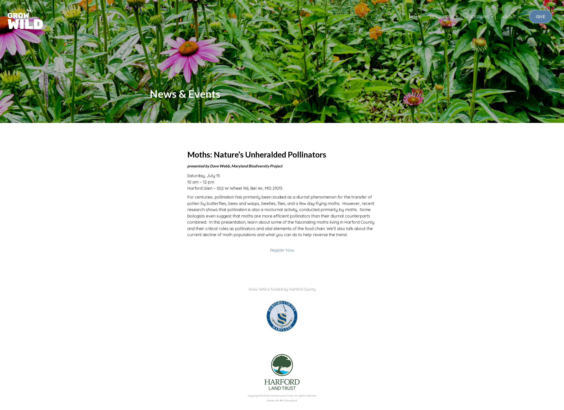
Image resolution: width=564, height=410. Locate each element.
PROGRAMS (477, 16)
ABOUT (509, 16)
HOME (415, 16)
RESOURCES (441, 16)
